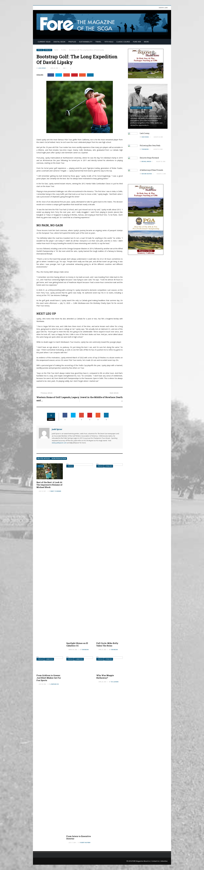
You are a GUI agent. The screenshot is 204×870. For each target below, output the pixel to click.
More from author (59, 458)
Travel (98, 42)
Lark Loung (144, 133)
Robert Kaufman (85, 842)
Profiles (72, 42)
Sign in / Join (163, 7)
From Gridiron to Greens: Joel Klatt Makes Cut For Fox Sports (48, 678)
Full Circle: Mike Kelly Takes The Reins (107, 644)
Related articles (43, 458)
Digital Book (59, 42)
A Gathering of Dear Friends (151, 170)
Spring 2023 (108, 466)
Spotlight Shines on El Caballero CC (77, 644)
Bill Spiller (137, 112)
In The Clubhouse (136, 108)
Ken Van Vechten (147, 174)
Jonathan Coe (54, 684)
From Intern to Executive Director (78, 837)
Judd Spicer (42, 68)
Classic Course (123, 42)
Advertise (164, 861)
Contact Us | (156, 861)
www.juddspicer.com (59, 443)
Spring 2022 (48, 50)
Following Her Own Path (150, 145)
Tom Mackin (85, 649)
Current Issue (44, 42)
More (146, 42)
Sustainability (85, 42)
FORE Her (137, 42)
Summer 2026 (147, 108)
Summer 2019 (49, 659)
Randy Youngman (55, 491)
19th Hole (108, 42)
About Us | (147, 861)
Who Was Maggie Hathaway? (105, 676)
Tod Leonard (115, 682)
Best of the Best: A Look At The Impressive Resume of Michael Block (49, 484)
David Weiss (145, 137)
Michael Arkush (146, 161)
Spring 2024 (108, 659)
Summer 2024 (79, 659)
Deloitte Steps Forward (149, 158)
